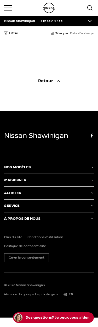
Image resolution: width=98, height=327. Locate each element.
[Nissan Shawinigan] (49, 8)
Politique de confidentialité (25, 246)
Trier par (61, 33)
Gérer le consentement (26, 258)
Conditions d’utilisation (45, 237)
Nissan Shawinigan (19, 21)
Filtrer (13, 33)
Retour (46, 80)
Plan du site (13, 237)
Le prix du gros (46, 294)
